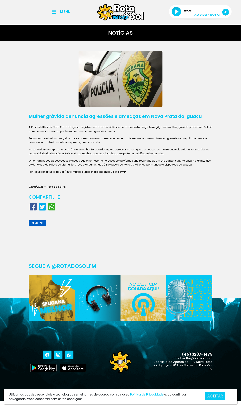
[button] (37, 223)
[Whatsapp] (69, 355)
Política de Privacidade (146, 394)
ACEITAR (215, 396)
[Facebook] (47, 355)
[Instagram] (58, 355)
